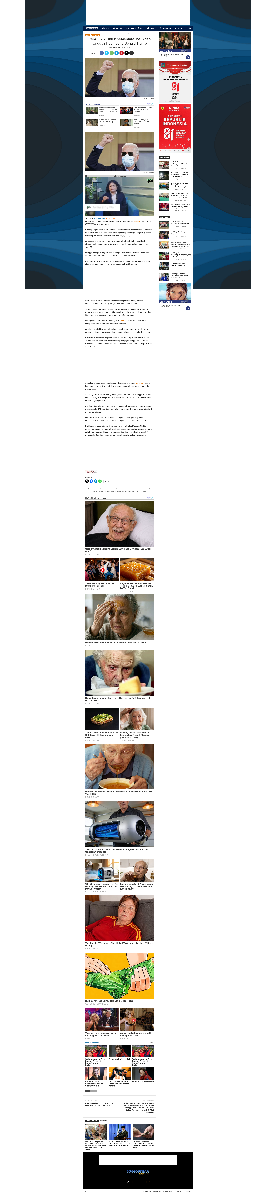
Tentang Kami (157, 1191)
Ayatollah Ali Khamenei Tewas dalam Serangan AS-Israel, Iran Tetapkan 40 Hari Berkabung (119, 1143)
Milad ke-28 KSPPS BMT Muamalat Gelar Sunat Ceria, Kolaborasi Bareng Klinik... (181, 244)
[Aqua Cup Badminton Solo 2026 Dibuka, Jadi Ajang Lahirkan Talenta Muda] (164, 197)
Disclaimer (188, 1191)
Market (152, 28)
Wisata (131, 28)
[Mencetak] (131, 53)
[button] (189, 28)
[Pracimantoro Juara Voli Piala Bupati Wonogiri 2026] (164, 225)
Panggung (166, 28)
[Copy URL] (136, 53)
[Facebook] (102, 53)
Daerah (118, 28)
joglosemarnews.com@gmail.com (142, 1182)
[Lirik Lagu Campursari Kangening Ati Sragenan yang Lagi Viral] (164, 256)
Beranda (87, 33)
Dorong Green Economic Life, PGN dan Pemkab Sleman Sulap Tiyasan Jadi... (180, 206)
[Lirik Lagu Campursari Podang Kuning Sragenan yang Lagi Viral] (164, 277)
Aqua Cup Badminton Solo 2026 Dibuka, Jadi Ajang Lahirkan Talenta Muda (180, 195)
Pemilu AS (137, 221)
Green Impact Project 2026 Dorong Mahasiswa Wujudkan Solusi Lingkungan (180, 185)
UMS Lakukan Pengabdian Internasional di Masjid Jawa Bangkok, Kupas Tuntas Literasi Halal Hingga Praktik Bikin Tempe (95, 1145)
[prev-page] (151, 1121)
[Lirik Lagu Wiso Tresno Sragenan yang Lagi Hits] (164, 266)
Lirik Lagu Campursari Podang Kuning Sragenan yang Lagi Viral (179, 275)
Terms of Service (167, 1191)
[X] (107, 53)
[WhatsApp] (112, 53)
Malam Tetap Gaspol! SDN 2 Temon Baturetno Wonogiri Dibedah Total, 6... (180, 174)
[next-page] (153, 1121)
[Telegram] (116, 53)
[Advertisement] (119, 283)
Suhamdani (116, 47)
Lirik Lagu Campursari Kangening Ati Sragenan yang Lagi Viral (181, 255)
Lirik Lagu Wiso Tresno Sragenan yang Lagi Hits (179, 264)
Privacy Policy (179, 1191)
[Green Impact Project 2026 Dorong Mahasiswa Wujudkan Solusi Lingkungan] (164, 186)
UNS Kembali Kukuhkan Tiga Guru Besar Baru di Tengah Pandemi (99, 1104)
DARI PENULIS (104, 1121)
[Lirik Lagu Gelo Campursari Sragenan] (164, 235)
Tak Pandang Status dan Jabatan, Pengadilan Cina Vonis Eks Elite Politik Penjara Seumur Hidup (143, 1144)
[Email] (126, 53)
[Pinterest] (121, 53)
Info (141, 28)
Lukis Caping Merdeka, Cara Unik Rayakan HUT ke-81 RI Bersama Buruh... (180, 164)
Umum (107, 28)
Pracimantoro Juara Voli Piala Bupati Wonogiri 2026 (180, 222)
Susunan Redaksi (146, 1191)
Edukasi (179, 28)
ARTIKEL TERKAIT (92, 1121)
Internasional (100, 33)
